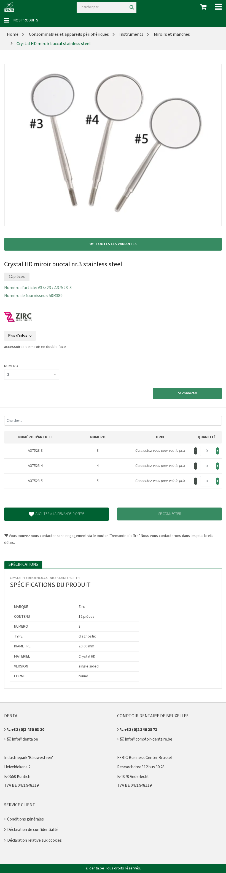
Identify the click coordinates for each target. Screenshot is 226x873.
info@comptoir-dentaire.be (148, 739)
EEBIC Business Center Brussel (144, 758)
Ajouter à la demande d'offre (60, 513)
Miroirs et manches (171, 34)
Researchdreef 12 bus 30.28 (140, 767)
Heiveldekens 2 (17, 767)
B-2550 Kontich (17, 777)
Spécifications (23, 564)
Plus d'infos (18, 335)
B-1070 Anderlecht (133, 777)
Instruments (131, 34)
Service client (19, 805)
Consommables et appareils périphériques (68, 34)
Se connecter (187, 393)
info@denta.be (24, 739)
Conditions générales (25, 819)
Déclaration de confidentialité (32, 830)
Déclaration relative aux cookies (34, 840)
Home (12, 34)
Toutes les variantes (116, 244)
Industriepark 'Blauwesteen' (28, 758)
